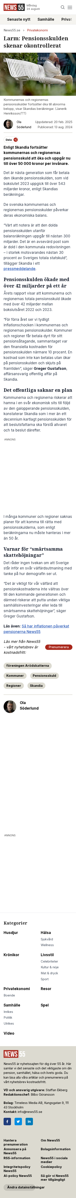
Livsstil (47, 955)
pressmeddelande (19, 269)
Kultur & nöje (50, 967)
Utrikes (9, 1023)
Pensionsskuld (44, 676)
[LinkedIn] (29, 1121)
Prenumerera (59, 647)
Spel (45, 1005)
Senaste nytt (18, 19)
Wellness (47, 945)
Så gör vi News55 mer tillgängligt (55, 1178)
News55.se (12, 30)
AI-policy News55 (18, 1176)
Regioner (13, 686)
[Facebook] (7, 1121)
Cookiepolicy (51, 1167)
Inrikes (8, 1012)
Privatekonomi (37, 30)
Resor (46, 989)
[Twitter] (18, 1121)
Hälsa (46, 933)
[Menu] (69, 7)
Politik (8, 1017)
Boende (9, 995)
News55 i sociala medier (54, 1160)
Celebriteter (49, 961)
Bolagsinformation (56, 1149)
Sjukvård (47, 939)
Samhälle (46, 19)
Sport (45, 979)
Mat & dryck (49, 973)
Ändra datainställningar (21, 1187)
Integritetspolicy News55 (17, 1169)
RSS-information (17, 1158)
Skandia (36, 686)
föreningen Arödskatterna (27, 666)
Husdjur (11, 933)
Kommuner (15, 676)
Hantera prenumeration (16, 1142)
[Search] (62, 7)
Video (9, 1033)
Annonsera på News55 (15, 1151)
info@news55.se (30, 1112)
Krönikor (11, 955)
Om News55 (50, 1140)
